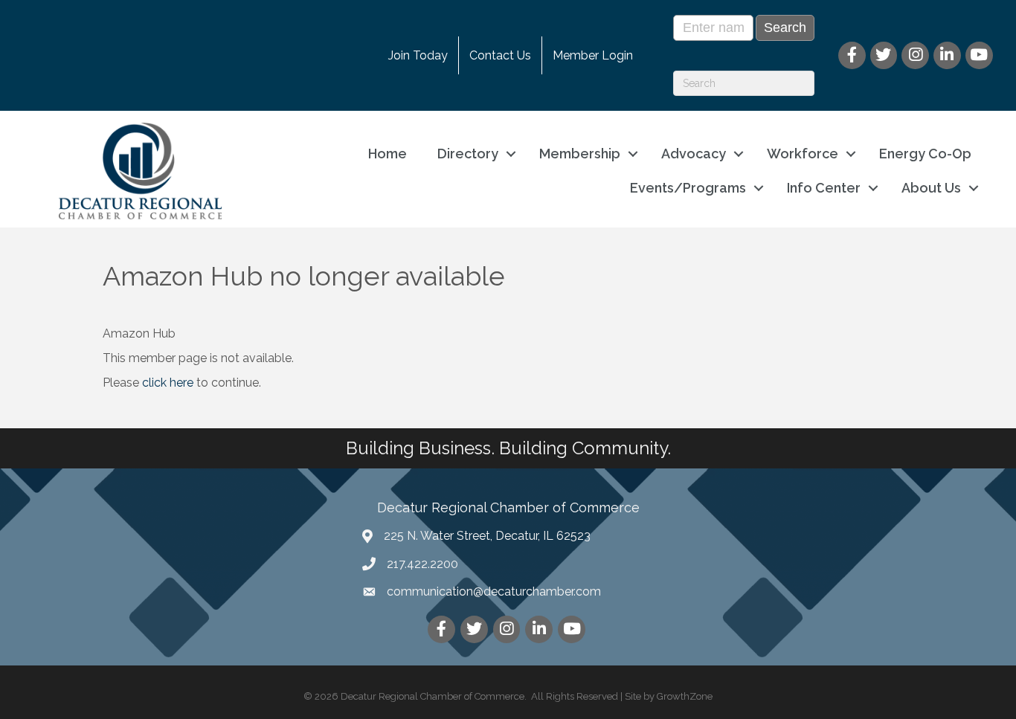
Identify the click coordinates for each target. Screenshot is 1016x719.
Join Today (418, 55)
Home (387, 153)
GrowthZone (685, 696)
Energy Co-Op (925, 153)
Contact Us (500, 55)
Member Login (593, 55)
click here (167, 382)
